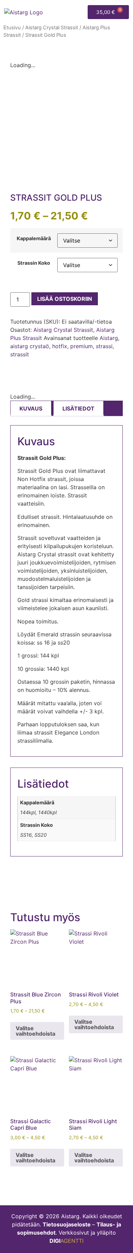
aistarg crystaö (29, 346)
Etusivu (12, 28)
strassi (104, 346)
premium (81, 346)
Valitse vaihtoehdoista (35, 1031)
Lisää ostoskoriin (64, 298)
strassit (19, 354)
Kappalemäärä (34, 238)
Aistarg (109, 338)
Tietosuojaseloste (67, 1224)
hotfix (59, 346)
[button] (79, 12)
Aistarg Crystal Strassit (51, 28)
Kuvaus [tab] (30, 408)
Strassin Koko (33, 263)
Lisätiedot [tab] (78, 408)
